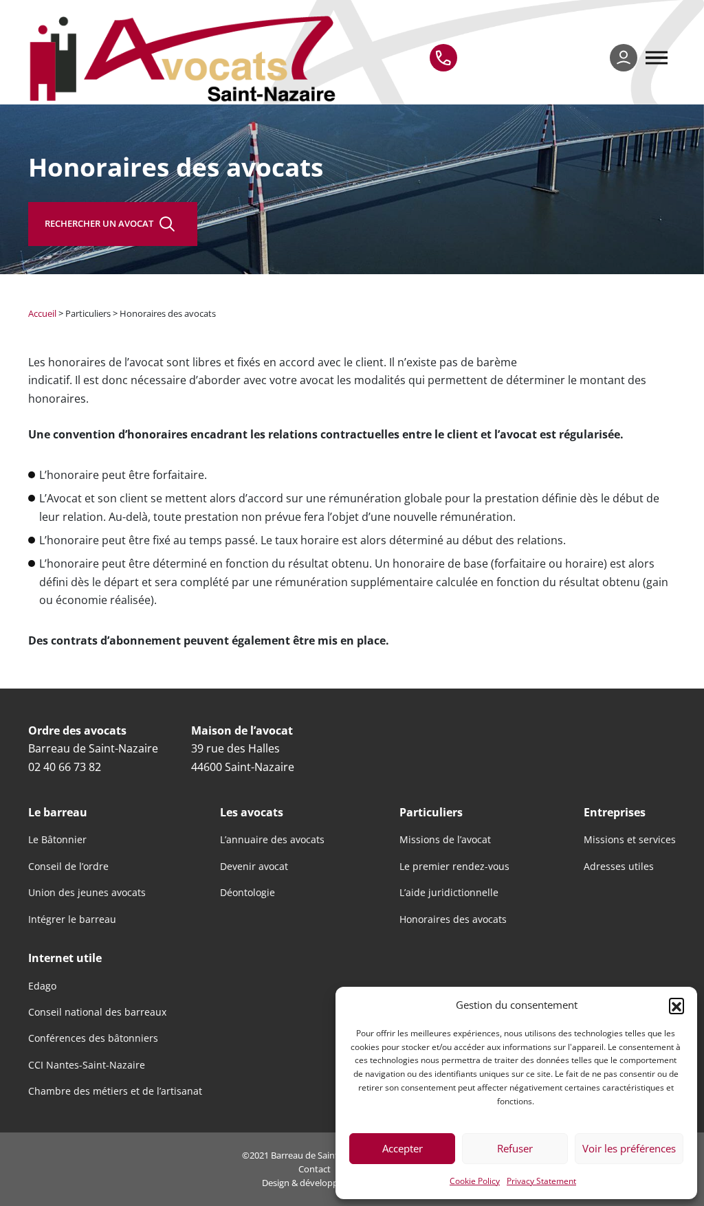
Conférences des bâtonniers (93, 1038)
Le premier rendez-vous (454, 866)
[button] (676, 1005)
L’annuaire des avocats (272, 840)
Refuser (515, 1148)
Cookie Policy (475, 1180)
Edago (42, 986)
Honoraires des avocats (453, 919)
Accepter (402, 1148)
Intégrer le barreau (72, 919)
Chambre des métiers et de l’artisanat (115, 1091)
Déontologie (247, 892)
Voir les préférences (629, 1148)
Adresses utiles (619, 866)
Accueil (42, 313)
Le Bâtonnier (57, 840)
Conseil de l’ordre (68, 866)
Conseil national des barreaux (97, 1012)
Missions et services (630, 840)
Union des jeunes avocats (87, 892)
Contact (314, 1168)
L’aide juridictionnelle (448, 892)
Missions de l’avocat (445, 840)
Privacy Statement (541, 1180)
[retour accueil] (186, 57)
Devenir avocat (254, 866)
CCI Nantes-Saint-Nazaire (86, 1065)
